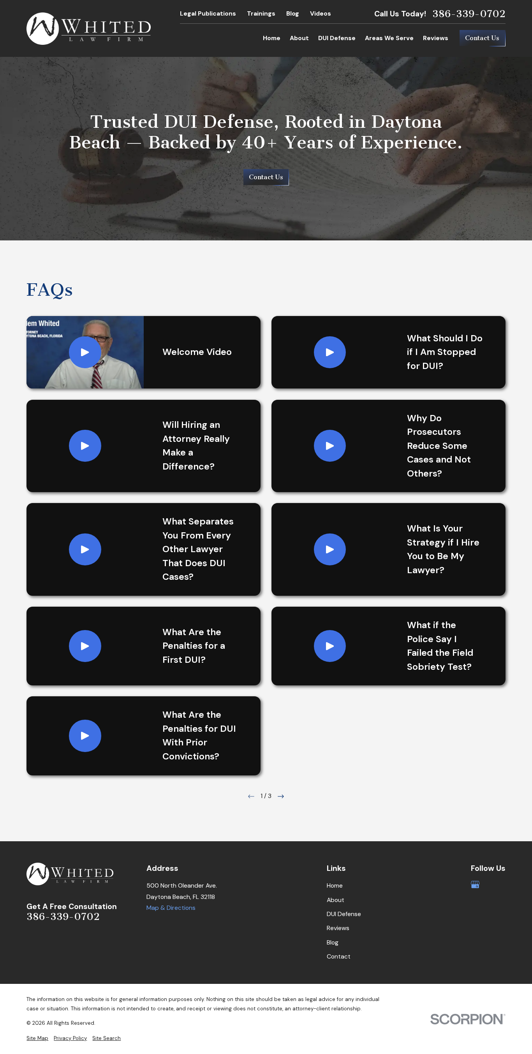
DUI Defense (344, 914)
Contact (339, 956)
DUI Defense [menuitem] (337, 38)
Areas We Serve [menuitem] (389, 38)
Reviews (338, 928)
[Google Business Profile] (475, 884)
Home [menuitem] (271, 38)
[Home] (88, 28)
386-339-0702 (469, 14)
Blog (292, 13)
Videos (320, 13)
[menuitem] (37, 1038)
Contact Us (482, 38)
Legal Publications (208, 13)
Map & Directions (171, 908)
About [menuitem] (299, 38)
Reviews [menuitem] (435, 38)
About (335, 900)
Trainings (261, 13)
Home (335, 885)
